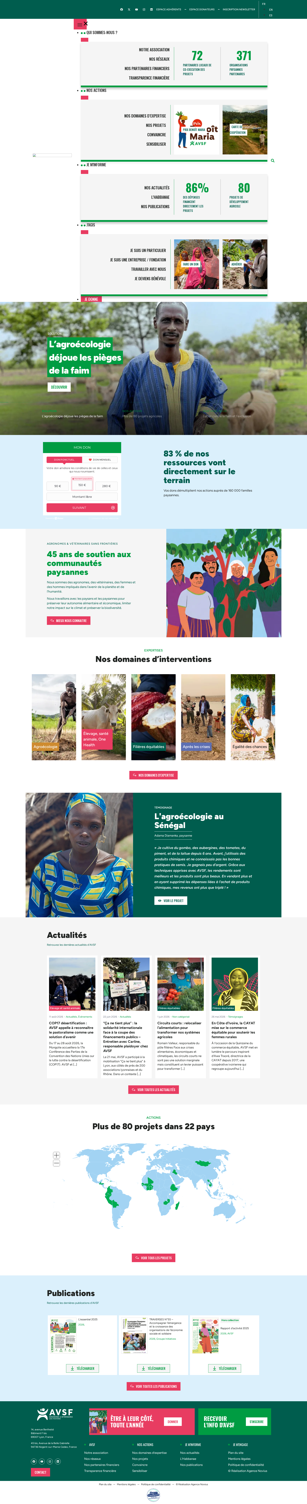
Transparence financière (149, 77)
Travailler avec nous (148, 269)
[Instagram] (144, 9)
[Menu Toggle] (80, 24)
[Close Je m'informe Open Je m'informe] (84, 172)
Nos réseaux (159, 58)
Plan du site (235, 1452)
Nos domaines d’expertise (145, 115)
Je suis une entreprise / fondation (138, 259)
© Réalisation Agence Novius (247, 1471)
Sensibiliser (156, 143)
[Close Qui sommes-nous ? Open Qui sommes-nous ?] (84, 40)
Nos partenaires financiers (147, 68)
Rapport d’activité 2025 (234, 1328)
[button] (272, 160)
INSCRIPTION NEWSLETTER (239, 9)
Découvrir (59, 387)
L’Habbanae (160, 196)
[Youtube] (136, 9)
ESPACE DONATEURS (202, 9)
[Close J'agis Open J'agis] (84, 232)
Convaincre (156, 134)
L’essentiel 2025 (88, 1319)
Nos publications (155, 206)
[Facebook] (121, 9)
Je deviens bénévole (150, 278)
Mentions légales (239, 1459)
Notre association (154, 49)
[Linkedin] (151, 9)
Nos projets (156, 125)
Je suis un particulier (148, 250)
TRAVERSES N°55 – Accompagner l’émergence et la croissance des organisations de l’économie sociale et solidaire (166, 1326)
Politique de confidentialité (246, 1465)
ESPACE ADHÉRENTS (168, 9)
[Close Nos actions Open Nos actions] (84, 98)
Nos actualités (156, 187)
